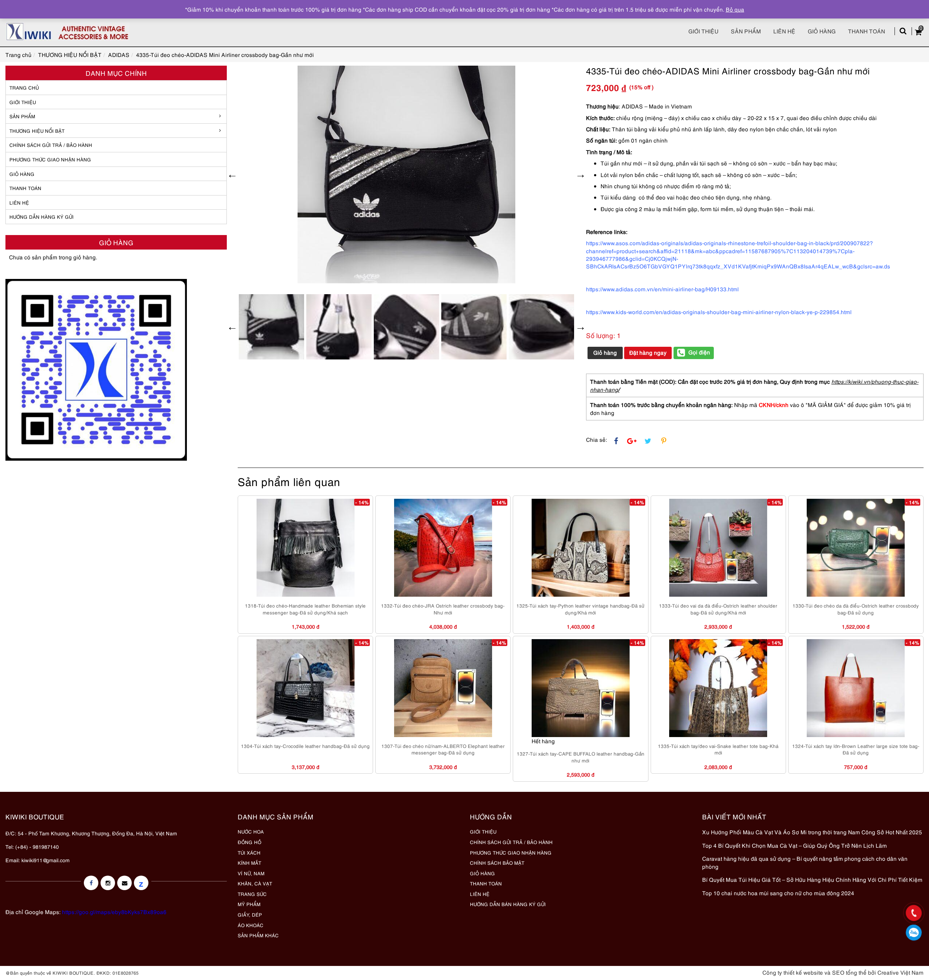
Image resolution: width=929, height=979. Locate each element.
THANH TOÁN (25, 188)
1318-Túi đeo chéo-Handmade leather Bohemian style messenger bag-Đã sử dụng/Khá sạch (305, 609)
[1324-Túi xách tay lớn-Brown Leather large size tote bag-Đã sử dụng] (856, 688)
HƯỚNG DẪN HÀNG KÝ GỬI (41, 216)
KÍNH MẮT (249, 862)
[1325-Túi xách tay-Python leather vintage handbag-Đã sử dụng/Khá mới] (581, 548)
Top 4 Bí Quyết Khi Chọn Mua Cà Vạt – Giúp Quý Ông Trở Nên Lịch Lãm (794, 845)
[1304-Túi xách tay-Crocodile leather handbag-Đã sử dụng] (306, 688)
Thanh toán (866, 30)
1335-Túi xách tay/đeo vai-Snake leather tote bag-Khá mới (718, 749)
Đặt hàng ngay (648, 352)
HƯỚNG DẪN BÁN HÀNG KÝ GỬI (508, 904)
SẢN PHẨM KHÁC (258, 935)
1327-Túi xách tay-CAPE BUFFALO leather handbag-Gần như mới (580, 757)
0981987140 (914, 933)
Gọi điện (699, 351)
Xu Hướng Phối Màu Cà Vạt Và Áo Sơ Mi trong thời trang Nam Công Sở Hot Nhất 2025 (812, 831)
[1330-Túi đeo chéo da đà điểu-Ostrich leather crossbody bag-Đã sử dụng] (856, 548)
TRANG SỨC (252, 893)
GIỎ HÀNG (21, 173)
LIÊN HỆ (19, 202)
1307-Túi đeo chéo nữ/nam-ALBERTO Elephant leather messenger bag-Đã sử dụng (443, 749)
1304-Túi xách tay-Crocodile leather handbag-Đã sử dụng (305, 746)
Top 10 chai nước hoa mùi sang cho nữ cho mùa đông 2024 (778, 892)
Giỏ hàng (822, 30)
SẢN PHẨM (746, 30)
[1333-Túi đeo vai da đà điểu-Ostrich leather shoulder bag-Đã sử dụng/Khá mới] (718, 548)
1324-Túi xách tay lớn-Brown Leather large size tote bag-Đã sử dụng (856, 749)
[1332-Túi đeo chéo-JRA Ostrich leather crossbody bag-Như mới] (443, 548)
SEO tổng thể (849, 972)
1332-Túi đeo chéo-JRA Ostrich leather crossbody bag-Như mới (443, 609)
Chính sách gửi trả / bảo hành (50, 144)
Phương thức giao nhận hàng (50, 159)
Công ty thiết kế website (792, 972)
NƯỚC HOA (251, 831)
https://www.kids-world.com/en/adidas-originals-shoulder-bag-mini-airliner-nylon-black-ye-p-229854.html (719, 311)
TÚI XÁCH (249, 852)
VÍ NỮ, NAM (251, 873)
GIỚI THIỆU (22, 102)
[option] (406, 174)
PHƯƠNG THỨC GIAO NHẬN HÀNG (511, 852)
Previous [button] (232, 174)
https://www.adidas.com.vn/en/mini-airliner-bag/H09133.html (662, 288)
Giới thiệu (703, 30)
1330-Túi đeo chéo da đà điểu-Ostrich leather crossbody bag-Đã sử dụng (856, 609)
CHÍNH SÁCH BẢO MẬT (497, 862)
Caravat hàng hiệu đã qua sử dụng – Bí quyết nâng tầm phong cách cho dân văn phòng (805, 862)
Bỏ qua (735, 9)
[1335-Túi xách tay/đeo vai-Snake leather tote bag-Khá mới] (718, 688)
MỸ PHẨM (249, 904)
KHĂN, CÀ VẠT (255, 883)
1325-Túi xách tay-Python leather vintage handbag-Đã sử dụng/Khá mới (580, 609)
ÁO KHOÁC (250, 925)
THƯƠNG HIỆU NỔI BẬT (37, 130)
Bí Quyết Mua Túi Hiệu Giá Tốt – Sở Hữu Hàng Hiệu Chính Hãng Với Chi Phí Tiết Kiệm (812, 879)
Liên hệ (784, 30)
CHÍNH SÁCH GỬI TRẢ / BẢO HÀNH (511, 842)
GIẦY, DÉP (250, 914)
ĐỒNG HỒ (249, 842)
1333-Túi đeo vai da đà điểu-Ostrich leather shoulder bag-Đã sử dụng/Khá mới (718, 609)
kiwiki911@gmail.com (45, 859)
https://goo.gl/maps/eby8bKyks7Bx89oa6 (114, 911)
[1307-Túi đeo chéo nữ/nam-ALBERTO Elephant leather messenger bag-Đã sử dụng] (443, 688)
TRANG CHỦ (24, 87)
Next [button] (580, 174)
